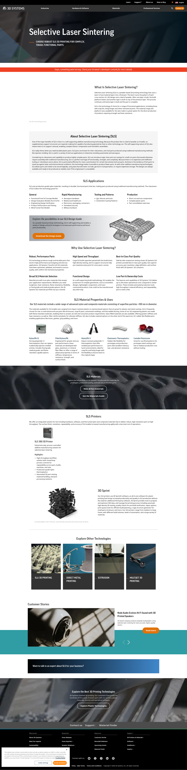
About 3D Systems (35, 737)
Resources (97, 733)
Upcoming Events (100, 745)
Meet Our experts (35, 741)
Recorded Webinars (101, 741)
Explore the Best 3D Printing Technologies (93, 692)
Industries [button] (45, 8)
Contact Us (179, 8)
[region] (36, 757)
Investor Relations (68, 745)
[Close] (66, 749)
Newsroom (65, 733)
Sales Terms (81, 766)
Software (130, 741)
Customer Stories (100, 737)
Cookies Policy (60, 758)
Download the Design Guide (48, 236)
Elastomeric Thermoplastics (118, 338)
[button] (128, 642)
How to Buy (161, 2)
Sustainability (33, 745)
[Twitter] (95, 758)
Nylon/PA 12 (34, 338)
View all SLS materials (93, 389)
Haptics (129, 749)
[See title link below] (41, 328)
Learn (128, 2)
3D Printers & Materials (135, 737)
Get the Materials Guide (93, 396)
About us (149, 2)
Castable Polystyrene (142, 338)
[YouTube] (89, 758)
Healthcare (130, 745)
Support (137, 2)
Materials (116, 8)
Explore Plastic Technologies (94, 706)
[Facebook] (101, 758)
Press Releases (67, 737)
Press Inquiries (67, 741)
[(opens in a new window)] (172, 2)
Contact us (76, 725)
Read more (151, 630)
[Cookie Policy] (76, 766)
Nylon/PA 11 (86, 338)
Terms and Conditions (94, 766)
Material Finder (108, 725)
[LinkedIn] (107, 758)
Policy (74, 766)
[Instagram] (113, 758)
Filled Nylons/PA (61, 338)
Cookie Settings (43, 763)
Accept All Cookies (60, 763)
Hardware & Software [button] (80, 8)
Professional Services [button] (152, 8)
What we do (33, 733)
